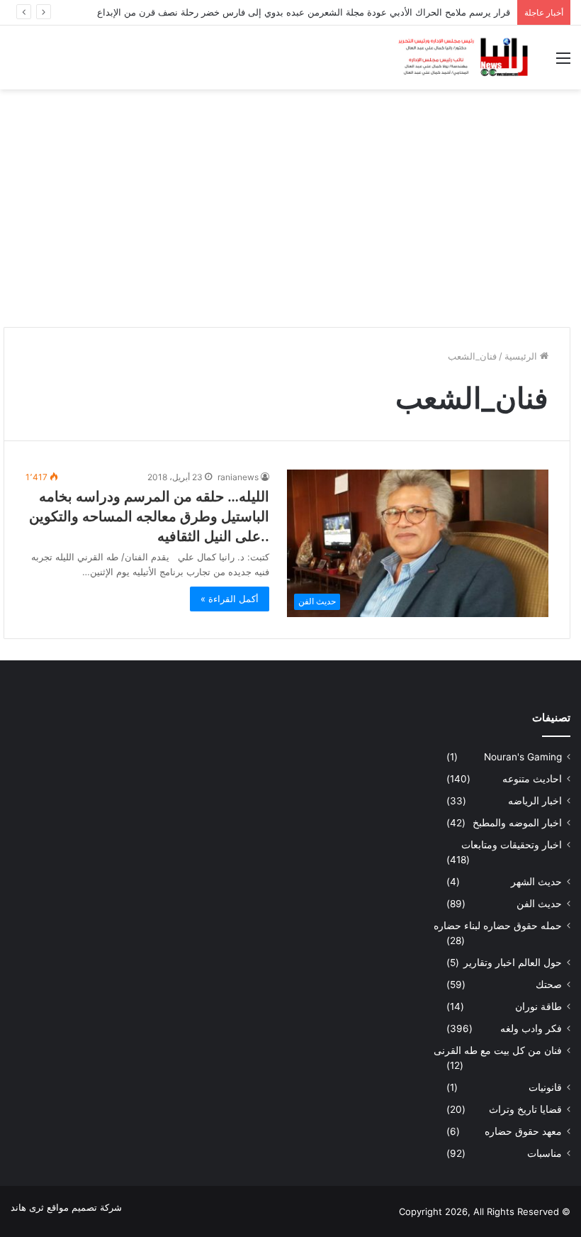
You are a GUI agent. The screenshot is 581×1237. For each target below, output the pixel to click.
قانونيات (545, 1087)
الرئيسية (522, 356)
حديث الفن (539, 903)
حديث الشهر (536, 881)
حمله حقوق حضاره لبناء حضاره (498, 925)
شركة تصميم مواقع (84, 1207)
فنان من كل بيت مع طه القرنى (498, 1050)
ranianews (238, 477)
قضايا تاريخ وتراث (525, 1109)
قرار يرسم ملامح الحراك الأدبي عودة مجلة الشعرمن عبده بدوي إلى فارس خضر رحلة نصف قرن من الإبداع (303, 12)
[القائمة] (563, 63)
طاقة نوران (538, 1006)
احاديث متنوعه (532, 778)
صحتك (549, 984)
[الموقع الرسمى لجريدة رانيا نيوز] (464, 57)
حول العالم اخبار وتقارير (512, 962)
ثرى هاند (27, 1207)
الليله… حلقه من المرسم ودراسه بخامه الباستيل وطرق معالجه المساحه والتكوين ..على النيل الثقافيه (149, 516)
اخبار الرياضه (535, 800)
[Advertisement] (290, 203)
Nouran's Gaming (523, 756)
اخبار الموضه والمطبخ (517, 822)
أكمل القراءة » (230, 598)
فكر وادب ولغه (531, 1028)
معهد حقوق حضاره (523, 1131)
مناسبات (544, 1153)
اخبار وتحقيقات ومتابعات (511, 844)
